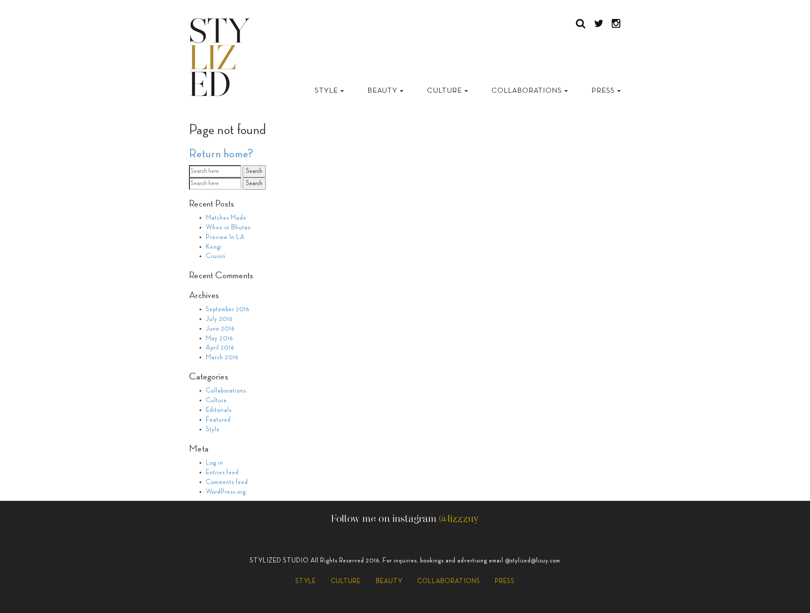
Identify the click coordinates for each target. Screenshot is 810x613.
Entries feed (222, 472)
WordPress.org (226, 492)
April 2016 (220, 347)
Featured (218, 420)
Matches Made (226, 218)
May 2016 (219, 338)
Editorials (219, 410)
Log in (214, 463)
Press (603, 90)
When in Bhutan (228, 227)
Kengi (214, 247)
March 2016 (222, 357)
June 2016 (220, 328)
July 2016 (219, 319)
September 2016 (227, 309)
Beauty (383, 90)
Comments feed (227, 482)
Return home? (221, 154)
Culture (445, 90)
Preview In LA (225, 237)
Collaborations (527, 90)
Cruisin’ (216, 256)
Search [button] (254, 171)
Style (327, 90)
